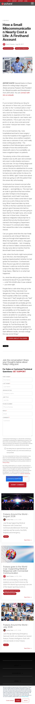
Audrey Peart (9, 519)
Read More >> (28, 540)
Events (6, 536)
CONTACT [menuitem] (14, 1)
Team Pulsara (10, 44)
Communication (8, 48)
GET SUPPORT (19, 371)
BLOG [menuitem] (9, 1)
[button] (32, 3)
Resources (16, 673)
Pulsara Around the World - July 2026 (16, 626)
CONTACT (16, 658)
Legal (16, 681)
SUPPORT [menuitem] (20, 1)
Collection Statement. (25, 473)
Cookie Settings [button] (10, 700)
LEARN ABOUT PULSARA (17, 338)
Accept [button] (18, 700)
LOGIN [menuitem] (25, 1)
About (16, 665)
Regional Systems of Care (11, 591)
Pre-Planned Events (10, 593)
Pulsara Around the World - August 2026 (16, 515)
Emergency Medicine (22, 48)
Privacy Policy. (25, 696)
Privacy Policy (6, 462)
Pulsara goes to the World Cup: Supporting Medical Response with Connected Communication (15, 569)
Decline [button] (26, 700)
